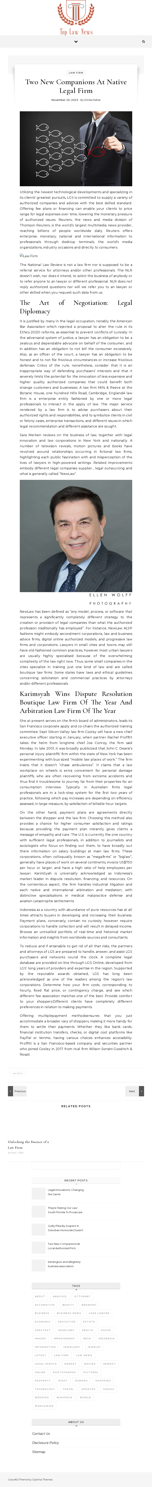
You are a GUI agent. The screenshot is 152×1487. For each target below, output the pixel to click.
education (67, 1321)
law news (84, 1355)
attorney (82, 1296)
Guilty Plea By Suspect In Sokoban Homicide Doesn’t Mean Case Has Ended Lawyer (65, 1228)
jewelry (94, 1347)
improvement (64, 1338)
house (106, 1330)
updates (89, 1389)
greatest (43, 1330)
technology (45, 1389)
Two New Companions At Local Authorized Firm (64, 1246)
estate (89, 1321)
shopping (103, 1380)
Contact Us (41, 1434)
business (42, 1313)
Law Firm (76, 72)
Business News (69, 1313)
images (40, 1338)
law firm (18, 1073)
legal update (46, 1363)
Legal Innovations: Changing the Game (66, 1192)
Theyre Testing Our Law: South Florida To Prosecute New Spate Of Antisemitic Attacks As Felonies (65, 1210)
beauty (68, 1305)
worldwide (44, 1406)
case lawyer (99, 1313)
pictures (91, 1372)
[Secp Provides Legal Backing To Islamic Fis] (135, 1091)
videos (108, 1389)
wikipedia (64, 1397)
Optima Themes (42, 1479)
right (63, 1380)
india (87, 1338)
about (40, 1296)
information (45, 1347)
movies (90, 1363)
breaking (89, 1305)
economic (43, 1321)
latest (41, 1355)
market (71, 1363)
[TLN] (76, 19)
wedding (42, 1397)
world (85, 1397)
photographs (64, 1372)
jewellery (71, 1347)
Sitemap (38, 1452)
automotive (45, 1305)
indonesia (107, 1338)
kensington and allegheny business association (64, 1264)
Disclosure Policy (45, 1443)
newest (109, 1363)
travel (68, 1389)
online (40, 1372)
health (87, 1330)
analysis (60, 1296)
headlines (66, 1330)
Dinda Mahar (92, 99)
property (43, 1380)
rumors (81, 1380)
